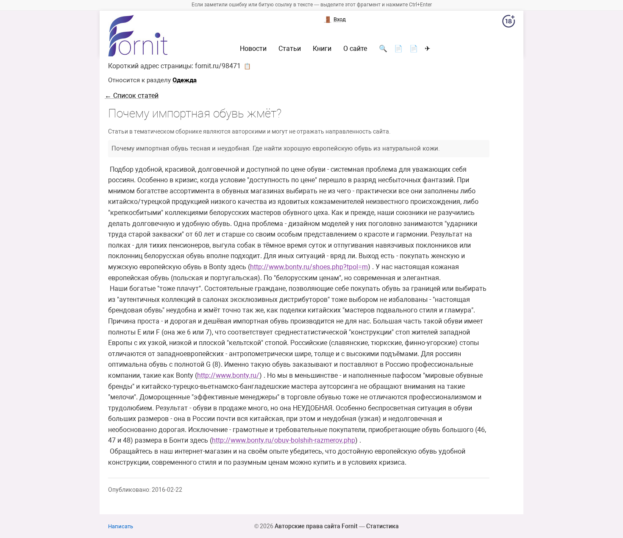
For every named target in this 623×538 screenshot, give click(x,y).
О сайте (355, 48)
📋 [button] (247, 66)
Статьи (289, 48)
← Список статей (132, 96)
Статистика (382, 526)
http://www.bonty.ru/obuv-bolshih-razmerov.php (283, 440)
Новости (253, 48)
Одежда (184, 80)
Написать (120, 526)
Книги (322, 48)
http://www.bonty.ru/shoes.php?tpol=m (309, 267)
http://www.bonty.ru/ (228, 375)
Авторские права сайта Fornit (316, 526)
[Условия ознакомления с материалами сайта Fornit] (508, 23)
